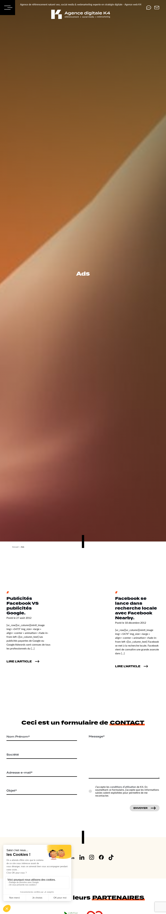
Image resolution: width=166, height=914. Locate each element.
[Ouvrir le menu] (7, 7)
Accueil (15, 547)
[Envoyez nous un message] (156, 7)
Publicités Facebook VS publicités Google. (22, 606)
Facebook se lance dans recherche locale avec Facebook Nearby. (136, 608)
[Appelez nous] (148, 7)
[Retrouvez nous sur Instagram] (91, 858)
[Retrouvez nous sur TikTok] (111, 858)
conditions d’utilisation (123, 787)
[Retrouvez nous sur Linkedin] (81, 858)
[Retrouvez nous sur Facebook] (101, 857)
